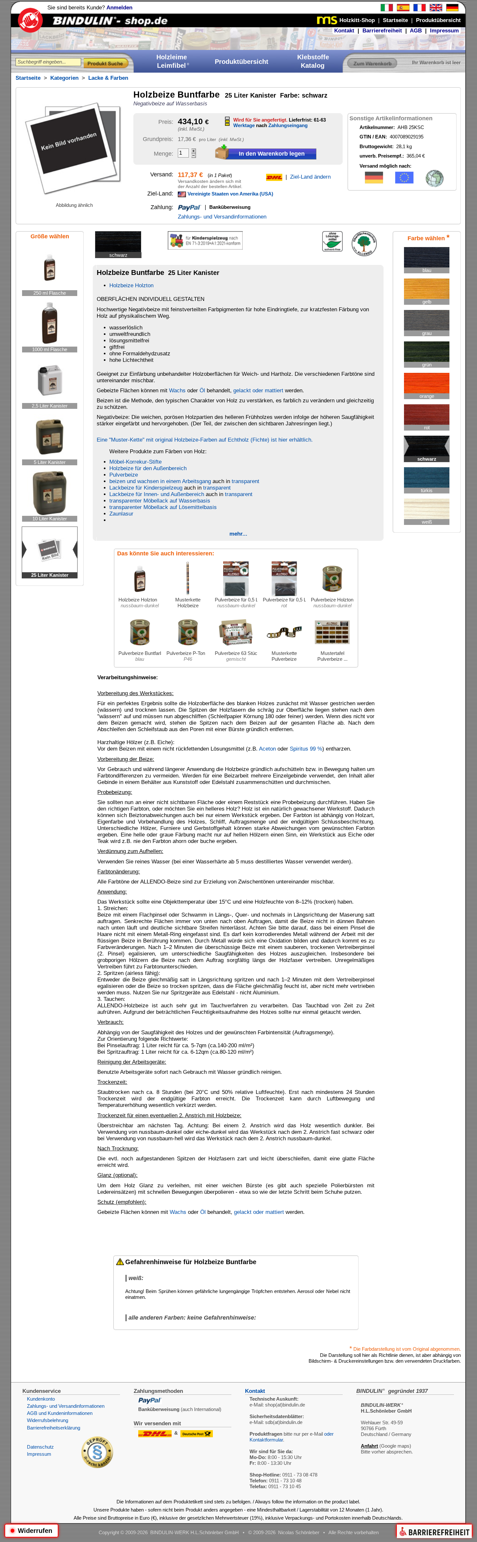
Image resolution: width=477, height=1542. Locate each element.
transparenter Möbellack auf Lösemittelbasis (163, 507)
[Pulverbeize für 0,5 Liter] (236, 595)
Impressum (444, 31)
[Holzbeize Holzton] (140, 595)
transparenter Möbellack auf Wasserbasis (159, 501)
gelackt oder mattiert (258, 390)
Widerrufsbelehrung (47, 1420)
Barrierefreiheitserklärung (53, 1427)
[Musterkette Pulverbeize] (284, 648)
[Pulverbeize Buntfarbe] (140, 648)
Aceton (267, 749)
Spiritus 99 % (306, 749)
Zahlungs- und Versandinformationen (222, 217)
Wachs (177, 390)
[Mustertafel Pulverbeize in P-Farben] (332, 648)
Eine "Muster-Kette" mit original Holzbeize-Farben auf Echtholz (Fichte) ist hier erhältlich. (205, 440)
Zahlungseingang (288, 125)
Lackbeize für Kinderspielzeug (145, 488)
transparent (245, 481)
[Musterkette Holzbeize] (188, 595)
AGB (416, 31)
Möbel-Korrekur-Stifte (135, 462)
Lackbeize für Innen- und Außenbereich (156, 494)
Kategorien (64, 78)
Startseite (28, 78)
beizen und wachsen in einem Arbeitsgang (160, 481)
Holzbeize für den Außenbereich (148, 468)
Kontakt (344, 31)
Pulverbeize (123, 475)
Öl (202, 390)
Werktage (244, 125)
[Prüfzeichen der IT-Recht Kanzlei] (97, 1466)
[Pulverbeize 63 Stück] (236, 648)
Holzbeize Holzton (131, 285)
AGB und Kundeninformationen (59, 1413)
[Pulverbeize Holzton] (332, 595)
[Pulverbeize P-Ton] (188, 648)
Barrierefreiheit (382, 31)
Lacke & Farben (108, 78)
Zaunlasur (121, 514)
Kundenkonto (41, 1399)
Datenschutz (40, 1447)
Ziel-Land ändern (310, 177)
